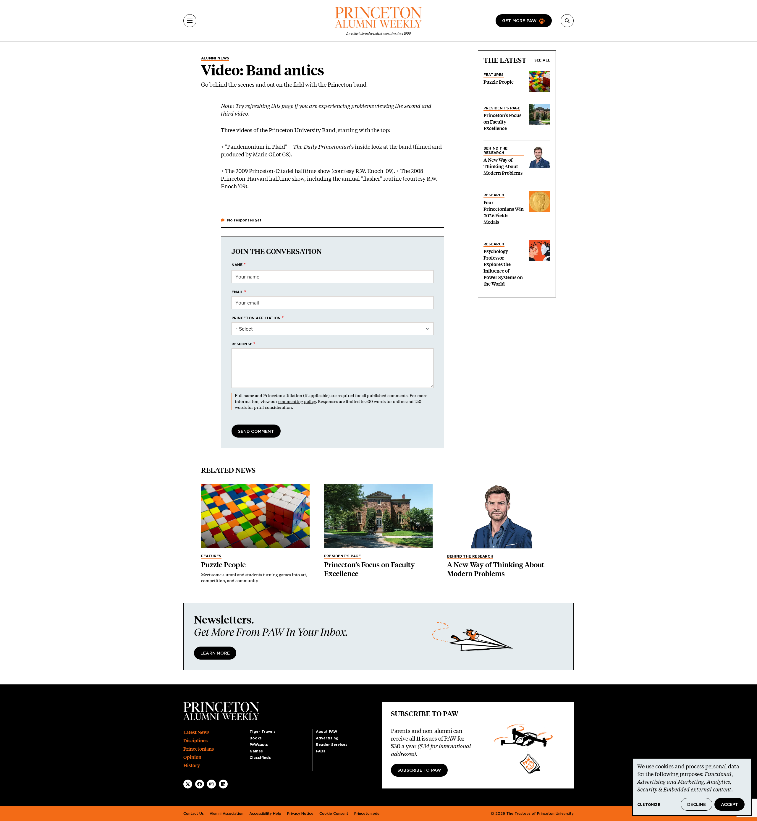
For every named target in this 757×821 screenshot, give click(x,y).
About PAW (326, 731)
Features (493, 75)
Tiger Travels (263, 731)
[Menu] (189, 20)
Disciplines (195, 741)
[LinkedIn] (223, 784)
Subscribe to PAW (419, 770)
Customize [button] (648, 805)
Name (237, 265)
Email (237, 292)
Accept (729, 805)
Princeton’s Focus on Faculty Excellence (502, 122)
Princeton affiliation (256, 318)
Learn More (215, 653)
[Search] (567, 20)
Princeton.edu (366, 813)
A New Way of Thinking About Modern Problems (503, 166)
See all (542, 60)
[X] (187, 784)
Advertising (327, 738)
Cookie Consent (333, 813)
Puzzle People (498, 82)
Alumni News (215, 58)
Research (493, 195)
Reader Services (331, 744)
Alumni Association (226, 813)
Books (256, 738)
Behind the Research (495, 150)
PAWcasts (259, 744)
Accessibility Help (265, 813)
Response (242, 344)
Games (256, 751)
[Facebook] (199, 784)
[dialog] (692, 786)
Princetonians (198, 749)
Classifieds (260, 758)
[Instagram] (211, 784)
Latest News (196, 732)
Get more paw (519, 21)
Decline (696, 805)
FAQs (320, 751)
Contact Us (193, 813)
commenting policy (297, 401)
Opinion (192, 757)
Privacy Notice (300, 813)
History (191, 765)
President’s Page (501, 108)
